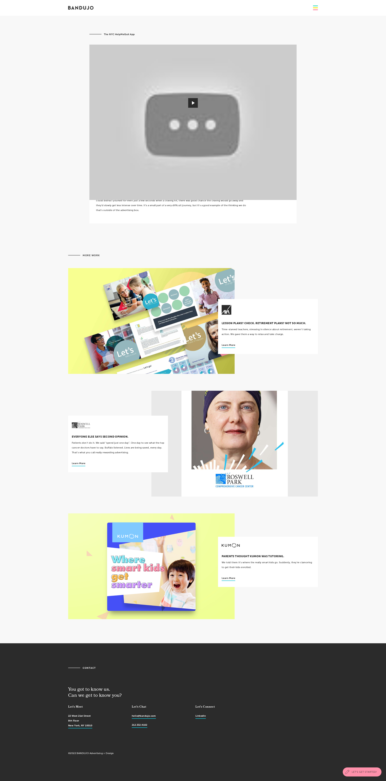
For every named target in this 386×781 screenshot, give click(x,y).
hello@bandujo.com (144, 716)
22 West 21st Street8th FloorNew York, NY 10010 (80, 721)
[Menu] (315, 8)
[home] (80, 8)
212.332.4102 (139, 725)
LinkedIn (200, 716)
